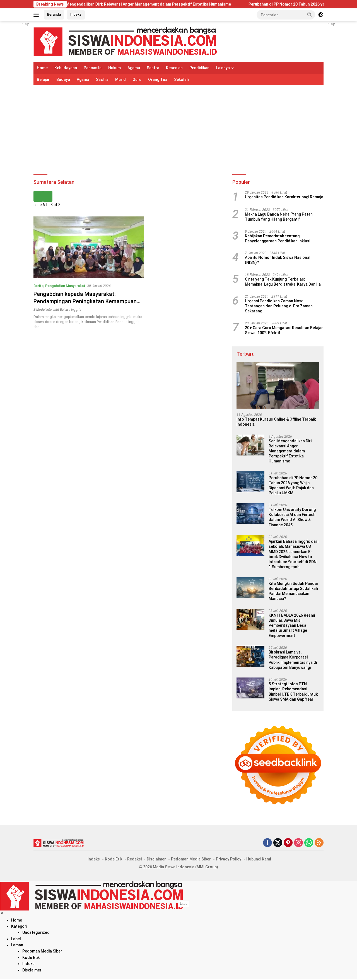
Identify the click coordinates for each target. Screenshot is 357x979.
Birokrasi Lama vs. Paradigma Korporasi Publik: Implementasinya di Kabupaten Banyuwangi (293, 660)
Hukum (114, 68)
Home (42, 68)
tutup (25, 24)
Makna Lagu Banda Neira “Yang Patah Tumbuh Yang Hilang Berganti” (279, 216)
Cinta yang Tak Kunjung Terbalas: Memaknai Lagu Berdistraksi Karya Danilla (283, 281)
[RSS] (319, 843)
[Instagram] (298, 843)
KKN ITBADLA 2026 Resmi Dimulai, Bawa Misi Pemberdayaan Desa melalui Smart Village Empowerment (292, 625)
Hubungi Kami (258, 859)
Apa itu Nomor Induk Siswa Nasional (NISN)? (277, 260)
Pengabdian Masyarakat (65, 286)
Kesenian (174, 68)
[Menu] (37, 15)
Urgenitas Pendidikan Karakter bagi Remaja (284, 197)
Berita (38, 286)
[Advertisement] (178, 130)
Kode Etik (113, 859)
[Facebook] (267, 843)
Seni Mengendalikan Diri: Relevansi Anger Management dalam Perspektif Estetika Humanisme (118, 4)
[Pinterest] (288, 843)
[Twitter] (277, 843)
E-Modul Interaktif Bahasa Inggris (57, 310)
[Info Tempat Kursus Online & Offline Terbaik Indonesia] (278, 385)
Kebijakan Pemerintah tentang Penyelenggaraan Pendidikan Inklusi (277, 238)
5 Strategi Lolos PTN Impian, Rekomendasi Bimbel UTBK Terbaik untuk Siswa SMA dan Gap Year (293, 691)
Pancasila (93, 68)
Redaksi (134, 859)
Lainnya (223, 68)
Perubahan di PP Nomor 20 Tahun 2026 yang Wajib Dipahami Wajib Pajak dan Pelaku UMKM (293, 485)
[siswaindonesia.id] (125, 41)
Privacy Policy (228, 859)
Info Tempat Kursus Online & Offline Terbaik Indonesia (276, 421)
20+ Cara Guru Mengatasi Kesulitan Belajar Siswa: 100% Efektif (284, 330)
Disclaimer (156, 859)
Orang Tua (157, 79)
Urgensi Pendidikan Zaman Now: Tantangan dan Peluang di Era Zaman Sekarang (279, 306)
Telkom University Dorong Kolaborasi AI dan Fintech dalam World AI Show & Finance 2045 (292, 517)
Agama (133, 68)
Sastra (153, 68)
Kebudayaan (65, 68)
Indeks (75, 14)
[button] (309, 14)
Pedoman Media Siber (191, 859)
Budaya (63, 79)
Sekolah (181, 79)
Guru (136, 79)
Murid (120, 79)
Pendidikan (199, 68)
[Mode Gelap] (321, 15)
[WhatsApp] (308, 843)
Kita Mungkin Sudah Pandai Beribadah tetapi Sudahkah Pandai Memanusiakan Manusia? (293, 591)
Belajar (43, 79)
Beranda (54, 14)
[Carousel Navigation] (128, 196)
